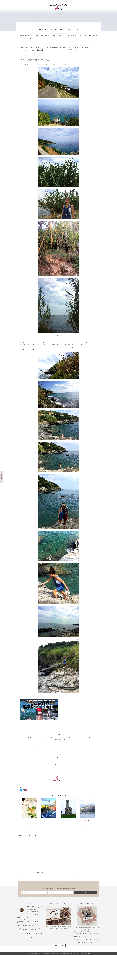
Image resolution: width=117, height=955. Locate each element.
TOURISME (74, 825)
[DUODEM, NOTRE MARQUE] (58, 924)
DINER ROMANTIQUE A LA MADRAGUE (29, 819)
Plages (36, 825)
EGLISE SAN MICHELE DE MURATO (68, 819)
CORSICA (56, 825)
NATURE (62, 825)
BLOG (45, 825)
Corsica (33, 825)
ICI (43, 50)
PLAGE (66, 825)
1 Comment (84, 825)
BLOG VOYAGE (48, 825)
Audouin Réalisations (88, 953)
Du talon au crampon (58, 6)
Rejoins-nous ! (59, 945)
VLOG (78, 825)
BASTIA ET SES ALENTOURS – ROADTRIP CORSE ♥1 (87, 819)
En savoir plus (20, 930)
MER (60, 825)
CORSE (53, 825)
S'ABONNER (1, 477)
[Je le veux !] (87, 925)
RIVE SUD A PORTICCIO (48, 819)
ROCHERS (70, 825)
